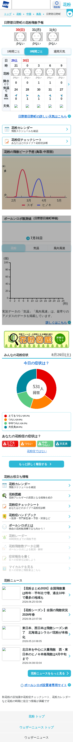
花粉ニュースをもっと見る (48, 673)
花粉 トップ (37, 716)
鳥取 (38, 14)
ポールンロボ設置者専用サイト (45, 685)
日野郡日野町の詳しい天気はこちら (42, 116)
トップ (7, 14)
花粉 (67, 4)
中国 (28, 14)
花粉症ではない (37, 451)
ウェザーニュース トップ (36, 727)
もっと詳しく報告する (33, 464)
